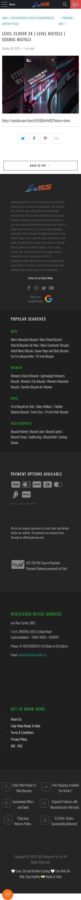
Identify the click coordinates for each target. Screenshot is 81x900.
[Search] (65, 4)
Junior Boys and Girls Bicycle (51, 350)
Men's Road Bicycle (50, 339)
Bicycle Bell (50, 436)
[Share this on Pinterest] (45, 138)
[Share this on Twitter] (23, 138)
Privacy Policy (19, 739)
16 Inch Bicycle (45, 356)
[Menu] (2, 4)
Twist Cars (37, 411)
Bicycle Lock (37, 431)
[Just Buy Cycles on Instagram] (36, 288)
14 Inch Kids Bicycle (56, 411)
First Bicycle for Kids (23, 406)
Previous (67, 18)
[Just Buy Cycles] (40, 4)
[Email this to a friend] (56, 138)
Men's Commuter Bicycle (54, 345)
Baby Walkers (44, 406)
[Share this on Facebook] (34, 138)
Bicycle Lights (54, 431)
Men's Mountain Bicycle (24, 339)
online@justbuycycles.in (32, 654)
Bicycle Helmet (19, 431)
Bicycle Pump (19, 436)
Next (61, 23)
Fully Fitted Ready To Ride (25, 725)
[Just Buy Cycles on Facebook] (29, 288)
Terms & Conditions (22, 732)
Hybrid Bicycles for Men (24, 345)
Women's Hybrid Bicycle (24, 375)
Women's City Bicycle (33, 381)
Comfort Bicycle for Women (36, 386)
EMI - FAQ (16, 745)
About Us (16, 719)
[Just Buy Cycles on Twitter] (44, 288)
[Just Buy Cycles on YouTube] (51, 288)
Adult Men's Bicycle (22, 350)
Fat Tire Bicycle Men (22, 356)
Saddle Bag (35, 436)
